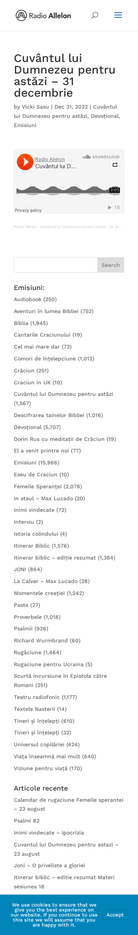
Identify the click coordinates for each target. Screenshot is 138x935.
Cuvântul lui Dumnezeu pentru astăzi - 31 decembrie (86, 227)
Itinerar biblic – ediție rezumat (55, 558)
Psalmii (23, 628)
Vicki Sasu (35, 107)
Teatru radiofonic (37, 697)
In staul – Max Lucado (43, 498)
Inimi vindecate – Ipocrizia (49, 832)
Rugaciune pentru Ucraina (49, 664)
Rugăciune (27, 652)
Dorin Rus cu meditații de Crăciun (59, 439)
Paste (21, 605)
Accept (115, 915)
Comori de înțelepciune (45, 358)
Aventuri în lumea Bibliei (46, 311)
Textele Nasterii (34, 709)
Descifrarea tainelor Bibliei (49, 415)
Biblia (21, 323)
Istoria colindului (36, 534)
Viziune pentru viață (40, 768)
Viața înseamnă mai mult (47, 756)
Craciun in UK (32, 382)
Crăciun (24, 370)
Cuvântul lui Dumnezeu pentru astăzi (63, 394)
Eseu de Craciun (36, 474)
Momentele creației (39, 593)
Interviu (24, 522)
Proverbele (28, 617)
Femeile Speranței (38, 486)
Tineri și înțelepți (36, 721)
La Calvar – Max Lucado (45, 581)
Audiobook (27, 299)
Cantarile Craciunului (42, 335)
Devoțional (104, 116)
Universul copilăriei (39, 744)
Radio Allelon (25, 227)
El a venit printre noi (41, 450)
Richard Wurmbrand (41, 640)
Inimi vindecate (34, 510)
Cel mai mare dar (37, 347)
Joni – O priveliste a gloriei (49, 865)
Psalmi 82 (26, 821)
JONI (20, 569)
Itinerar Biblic (32, 546)
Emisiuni (25, 125)
